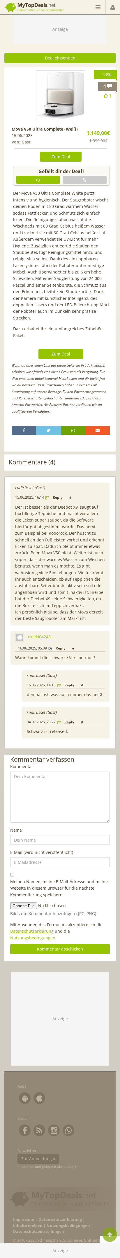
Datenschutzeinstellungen (38, 1231)
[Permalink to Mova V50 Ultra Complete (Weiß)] (61, 95)
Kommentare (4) (32, 462)
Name (16, 830)
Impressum (23, 1219)
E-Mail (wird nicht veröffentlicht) (41, 852)
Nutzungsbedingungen (32, 938)
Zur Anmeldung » (38, 1158)
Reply (58, 497)
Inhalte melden (28, 1225)
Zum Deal (61, 156)
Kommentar (21, 766)
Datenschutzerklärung (32, 931)
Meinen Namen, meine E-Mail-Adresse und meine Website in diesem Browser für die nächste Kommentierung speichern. (59, 888)
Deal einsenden (60, 58)
